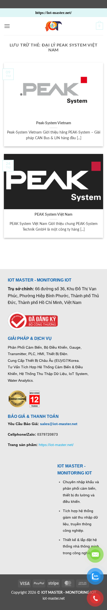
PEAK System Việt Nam (53, 214)
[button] (7, 26)
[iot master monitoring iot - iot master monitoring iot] (53, 26)
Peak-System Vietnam (53, 123)
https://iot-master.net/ (56, 445)
